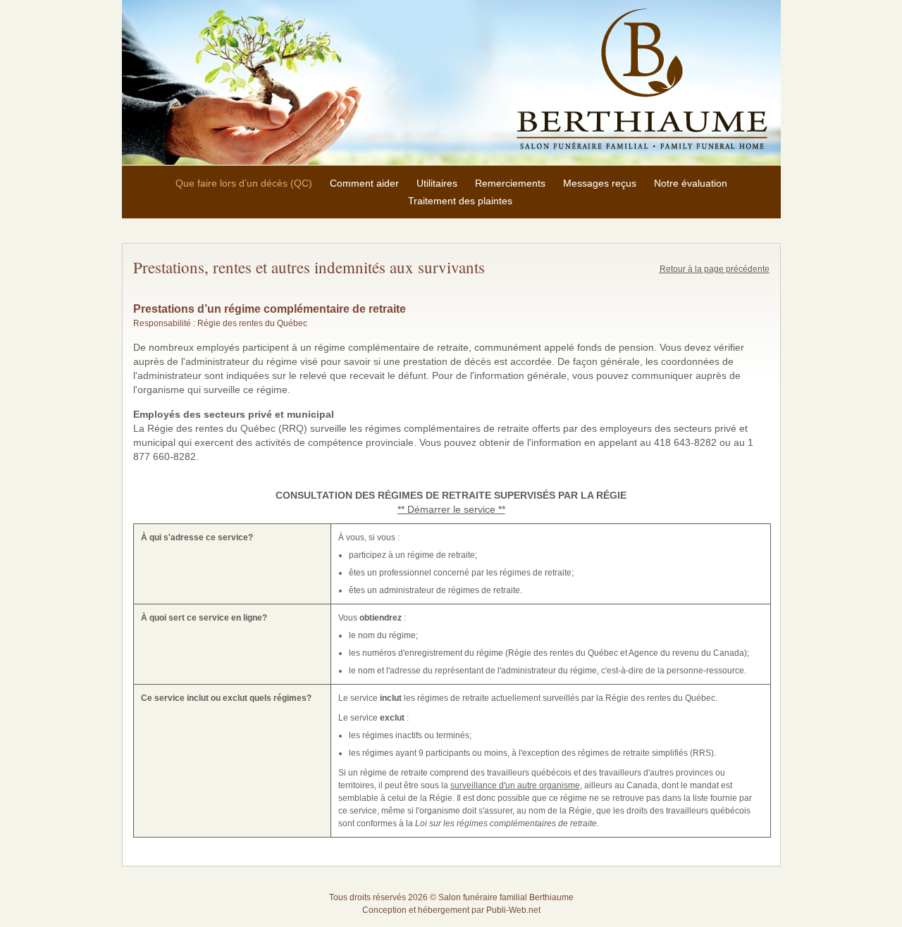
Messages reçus (599, 183)
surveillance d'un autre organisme (515, 785)
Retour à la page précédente (715, 269)
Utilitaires (436, 183)
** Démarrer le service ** (451, 509)
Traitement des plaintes (460, 200)
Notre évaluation (690, 183)
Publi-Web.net (513, 910)
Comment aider (364, 183)
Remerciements (510, 183)
